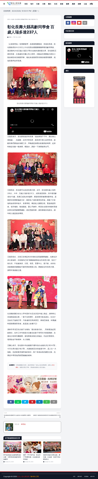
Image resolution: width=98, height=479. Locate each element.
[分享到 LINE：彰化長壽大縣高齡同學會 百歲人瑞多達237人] (18, 402)
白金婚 (12, 19)
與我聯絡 (86, 476)
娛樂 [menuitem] (79, 4)
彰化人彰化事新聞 (23, 476)
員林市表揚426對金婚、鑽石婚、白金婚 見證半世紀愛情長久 (51, 457)
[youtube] (79, 23)
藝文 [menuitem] (49, 4)
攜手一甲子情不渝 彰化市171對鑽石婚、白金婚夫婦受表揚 (31, 457)
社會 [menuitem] (37, 4)
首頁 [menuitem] (26, 4)
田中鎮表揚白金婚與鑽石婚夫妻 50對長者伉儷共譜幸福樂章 (12, 457)
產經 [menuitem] (73, 4)
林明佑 (23, 424)
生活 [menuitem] (55, 4)
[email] (84, 23)
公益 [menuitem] (85, 4)
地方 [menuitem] (31, 4)
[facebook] (68, 23)
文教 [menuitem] (43, 4)
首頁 (8, 19)
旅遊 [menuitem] (61, 4)
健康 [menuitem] (67, 4)
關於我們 (80, 476)
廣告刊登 (92, 476)
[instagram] (73, 23)
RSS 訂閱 (35, 476)
